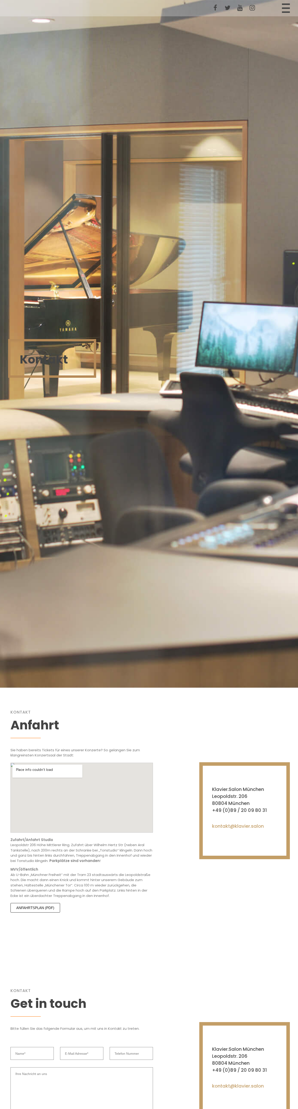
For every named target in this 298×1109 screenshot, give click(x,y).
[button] (35, 908)
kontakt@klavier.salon (238, 826)
